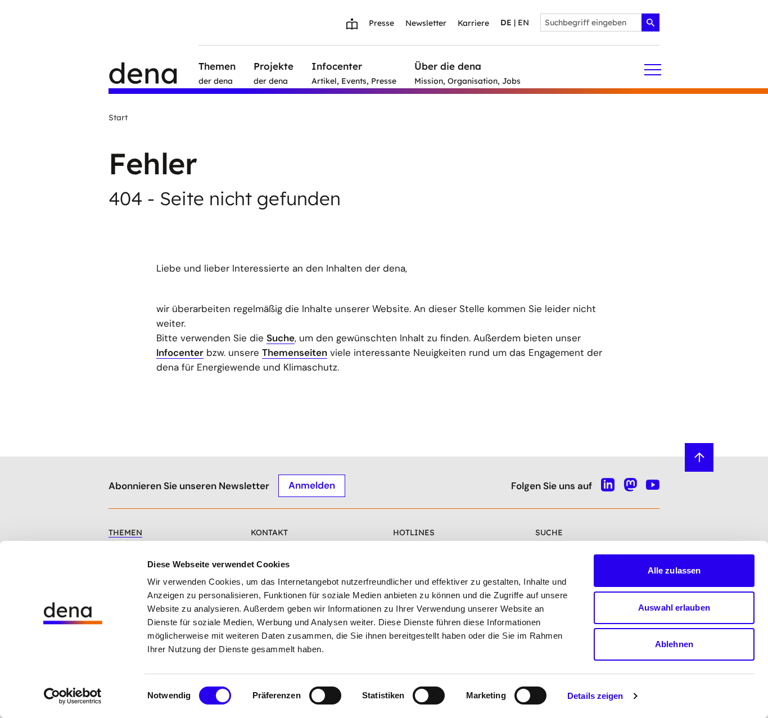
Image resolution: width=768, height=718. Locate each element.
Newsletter (425, 23)
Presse (381, 23)
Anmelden (311, 485)
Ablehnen (674, 644)
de (506, 22)
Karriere (473, 23)
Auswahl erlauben (674, 607)
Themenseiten (294, 352)
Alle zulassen (674, 570)
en (523, 22)
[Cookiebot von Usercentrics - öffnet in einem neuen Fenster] (73, 696)
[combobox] (599, 22)
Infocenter (180, 352)
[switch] (325, 696)
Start (118, 117)
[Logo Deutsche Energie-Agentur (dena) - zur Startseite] (153, 70)
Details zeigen (595, 696)
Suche (280, 338)
